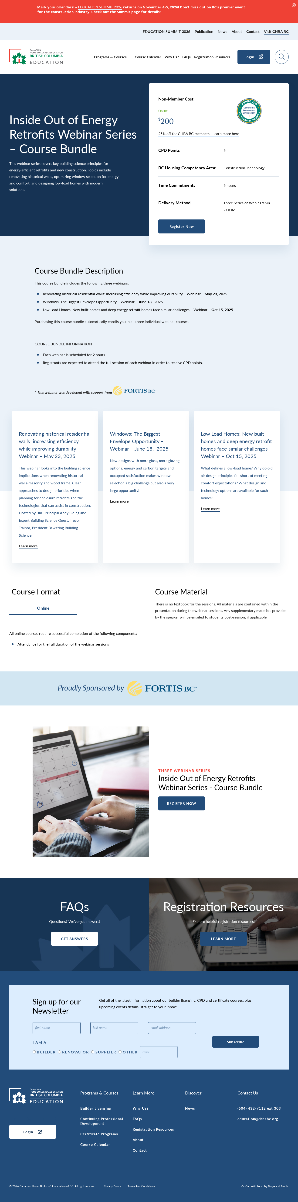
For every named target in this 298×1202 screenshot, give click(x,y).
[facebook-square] (43, 1119)
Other (130, 1052)
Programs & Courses (110, 56)
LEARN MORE (223, 938)
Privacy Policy (112, 1186)
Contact (253, 31)
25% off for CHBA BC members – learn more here (198, 133)
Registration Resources (212, 56)
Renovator (75, 1052)
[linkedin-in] (15, 1119)
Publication (204, 31)
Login (249, 56)
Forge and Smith (278, 1186)
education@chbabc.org (257, 1118)
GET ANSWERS (74, 938)
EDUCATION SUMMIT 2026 (166, 31)
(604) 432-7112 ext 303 (259, 1108)
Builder (46, 1052)
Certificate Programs (99, 1133)
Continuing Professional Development (101, 1121)
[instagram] (29, 1119)
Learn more (28, 546)
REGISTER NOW (181, 803)
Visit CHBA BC (276, 31)
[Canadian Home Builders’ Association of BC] (36, 62)
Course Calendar (148, 56)
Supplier (105, 1052)
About (237, 31)
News (222, 31)
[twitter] (57, 1119)
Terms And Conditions (141, 1186)
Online (43, 608)
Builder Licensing (95, 1108)
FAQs (186, 56)
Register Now (181, 226)
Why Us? (172, 56)
